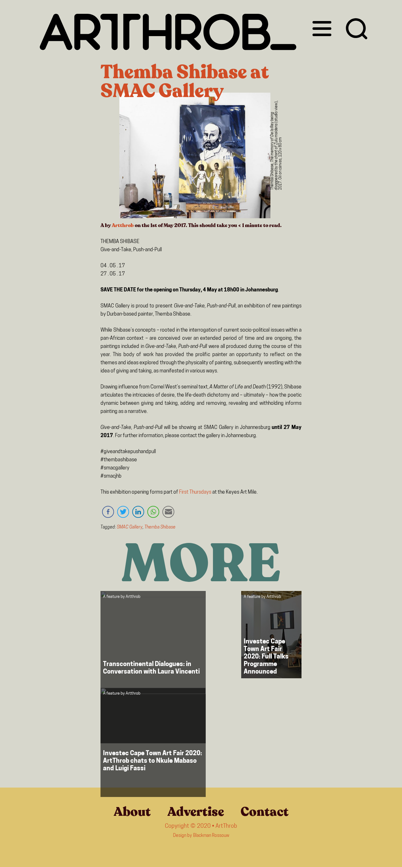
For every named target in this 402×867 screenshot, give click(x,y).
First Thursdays (194, 492)
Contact (265, 811)
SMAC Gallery (130, 527)
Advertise (195, 811)
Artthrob (123, 225)
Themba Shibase (160, 527)
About (132, 811)
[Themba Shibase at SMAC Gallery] (194, 157)
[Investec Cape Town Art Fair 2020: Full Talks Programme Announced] (271, 634)
